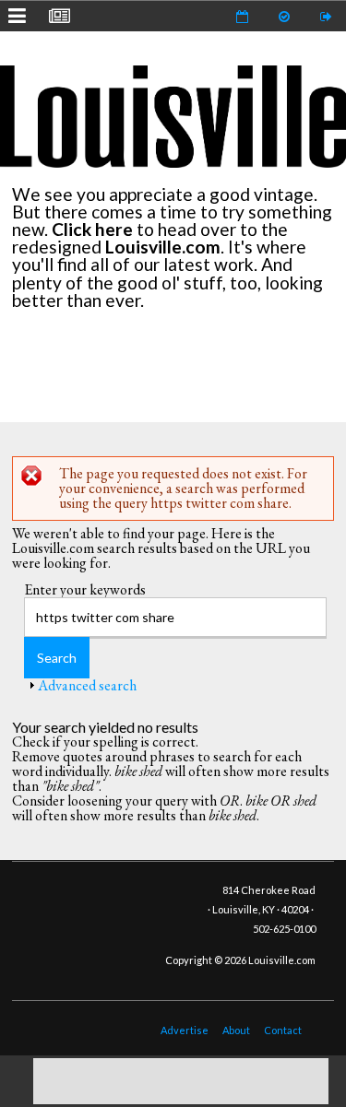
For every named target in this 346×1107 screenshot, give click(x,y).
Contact (283, 1030)
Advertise (185, 1030)
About (236, 1030)
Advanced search (87, 685)
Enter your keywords (85, 589)
